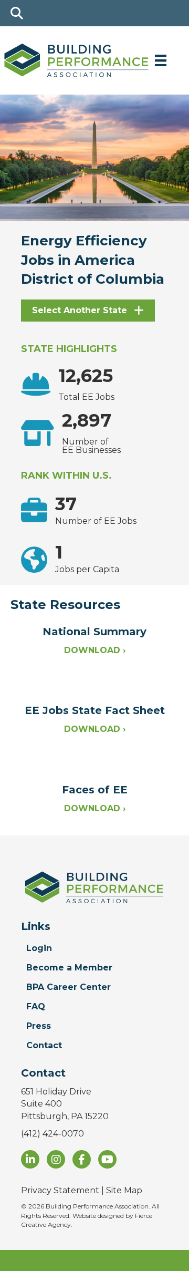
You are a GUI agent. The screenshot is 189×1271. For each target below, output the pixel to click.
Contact (44, 1045)
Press (38, 1026)
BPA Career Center (68, 987)
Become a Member (69, 968)
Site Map (124, 1190)
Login (39, 948)
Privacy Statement (60, 1190)
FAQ (35, 1006)
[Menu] (161, 60)
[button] (88, 310)
